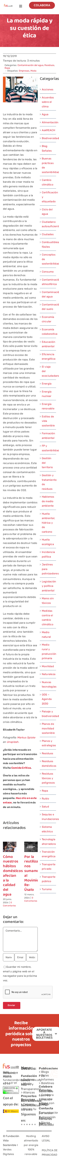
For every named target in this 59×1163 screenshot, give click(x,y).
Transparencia (31, 1089)
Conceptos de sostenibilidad (48, 259)
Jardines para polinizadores (48, 569)
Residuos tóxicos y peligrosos (48, 778)
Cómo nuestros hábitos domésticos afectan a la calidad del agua (13, 876)
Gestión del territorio (47, 463)
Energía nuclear (47, 394)
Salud (45, 806)
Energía (47, 383)
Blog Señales (47, 148)
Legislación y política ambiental (48, 586)
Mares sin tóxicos (48, 600)
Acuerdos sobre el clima (48, 102)
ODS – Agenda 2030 (47, 699)
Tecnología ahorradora (48, 841)
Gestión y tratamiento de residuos (48, 482)
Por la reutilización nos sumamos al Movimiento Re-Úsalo (34, 873)
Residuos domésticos (48, 763)
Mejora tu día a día (28, 1109)
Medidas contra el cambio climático (47, 617)
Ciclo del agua (47, 212)
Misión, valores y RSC (27, 1084)
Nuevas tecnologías (48, 684)
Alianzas (29, 1092)
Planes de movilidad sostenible (48, 728)
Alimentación (48, 122)
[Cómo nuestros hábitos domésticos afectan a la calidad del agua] (9, 843)
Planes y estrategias (48, 743)
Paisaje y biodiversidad (48, 714)
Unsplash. (13, 741)
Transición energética (48, 854)
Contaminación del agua (30, 65)
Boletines (47, 1083)
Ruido (45, 798)
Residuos (49, 65)
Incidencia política (48, 554)
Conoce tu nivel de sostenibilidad (30, 1104)
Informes (47, 1079)
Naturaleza (48, 674)
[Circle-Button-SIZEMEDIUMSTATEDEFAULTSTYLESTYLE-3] (32, 1124)
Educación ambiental (48, 344)
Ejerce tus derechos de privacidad (46, 1124)
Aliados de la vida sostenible (46, 1090)
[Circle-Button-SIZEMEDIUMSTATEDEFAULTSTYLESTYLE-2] (21, 1124)
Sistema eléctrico (47, 829)
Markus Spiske (26, 737)
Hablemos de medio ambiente (48, 501)
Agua (45, 114)
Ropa (7, 68)
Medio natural (46, 634)
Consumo (48, 271)
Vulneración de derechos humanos (47, 1118)
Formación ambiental (48, 436)
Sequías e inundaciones (48, 817)
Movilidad (48, 666)
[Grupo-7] (27, 1124)
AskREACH (48, 130)
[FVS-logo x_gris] (24, 1124)
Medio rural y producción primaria (48, 651)
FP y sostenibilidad (48, 448)
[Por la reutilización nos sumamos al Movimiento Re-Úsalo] (31, 843)
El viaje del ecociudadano (48, 371)
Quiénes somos (27, 1080)
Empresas (24, 70)
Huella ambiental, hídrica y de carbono (48, 522)
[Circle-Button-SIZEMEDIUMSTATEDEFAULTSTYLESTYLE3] (29, 1124)
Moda (33, 70)
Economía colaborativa (48, 332)
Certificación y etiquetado (48, 197)
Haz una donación (45, 1099)
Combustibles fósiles (48, 244)
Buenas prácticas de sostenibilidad (48, 165)
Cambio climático (47, 182)
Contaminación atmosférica (48, 282)
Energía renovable (48, 406)
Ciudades (48, 234)
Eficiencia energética (48, 356)
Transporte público (48, 879)
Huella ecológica (48, 542)
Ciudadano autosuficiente (48, 224)
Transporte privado (48, 866)
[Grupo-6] (35, 1124)
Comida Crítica (21, 767)
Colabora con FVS (46, 1095)
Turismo (47, 889)
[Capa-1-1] (8, 5)
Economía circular (48, 319)
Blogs (45, 1072)
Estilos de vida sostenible (48, 421)
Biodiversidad (48, 138)
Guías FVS (44, 1076)
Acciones (47, 89)
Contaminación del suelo (48, 307)
